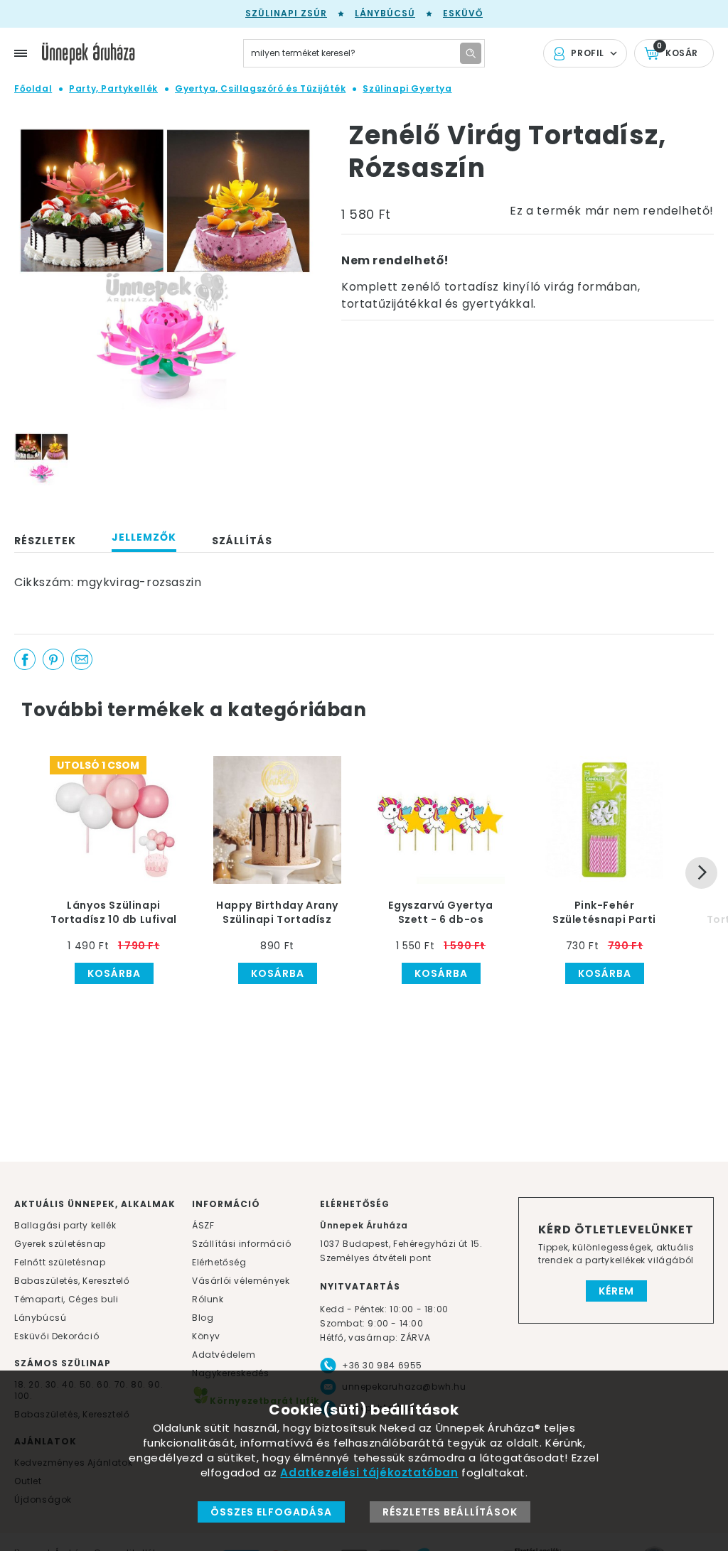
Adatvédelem (224, 1355)
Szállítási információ (241, 1244)
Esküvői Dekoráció (56, 1336)
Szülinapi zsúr (286, 13)
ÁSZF (203, 1225)
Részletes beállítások (450, 1512)
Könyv (206, 1336)
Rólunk (208, 1299)
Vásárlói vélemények (240, 1281)
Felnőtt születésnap (59, 1262)
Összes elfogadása (271, 1512)
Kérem (616, 1291)
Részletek (45, 541)
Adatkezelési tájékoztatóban (369, 1472)
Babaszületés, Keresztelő (71, 1281)
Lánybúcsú (385, 13)
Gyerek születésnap (60, 1244)
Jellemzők (144, 537)
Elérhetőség (219, 1262)
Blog (202, 1318)
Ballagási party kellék (65, 1225)
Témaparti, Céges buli (66, 1299)
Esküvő (463, 13)
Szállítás (242, 541)
